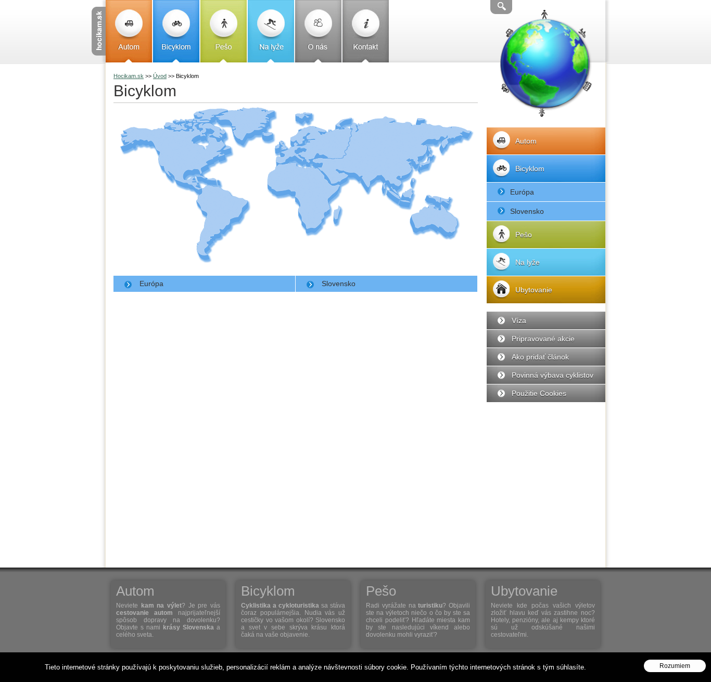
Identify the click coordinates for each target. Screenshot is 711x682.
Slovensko (338, 283)
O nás (318, 31)
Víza (519, 320)
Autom (129, 31)
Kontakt (365, 31)
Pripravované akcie (543, 338)
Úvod (160, 76)
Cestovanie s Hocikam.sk (99, 31)
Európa (151, 283)
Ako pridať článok (540, 357)
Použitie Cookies (539, 393)
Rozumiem (674, 666)
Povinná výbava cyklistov (552, 375)
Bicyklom (176, 31)
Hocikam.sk (128, 76)
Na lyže (271, 31)
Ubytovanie (533, 290)
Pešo (223, 31)
